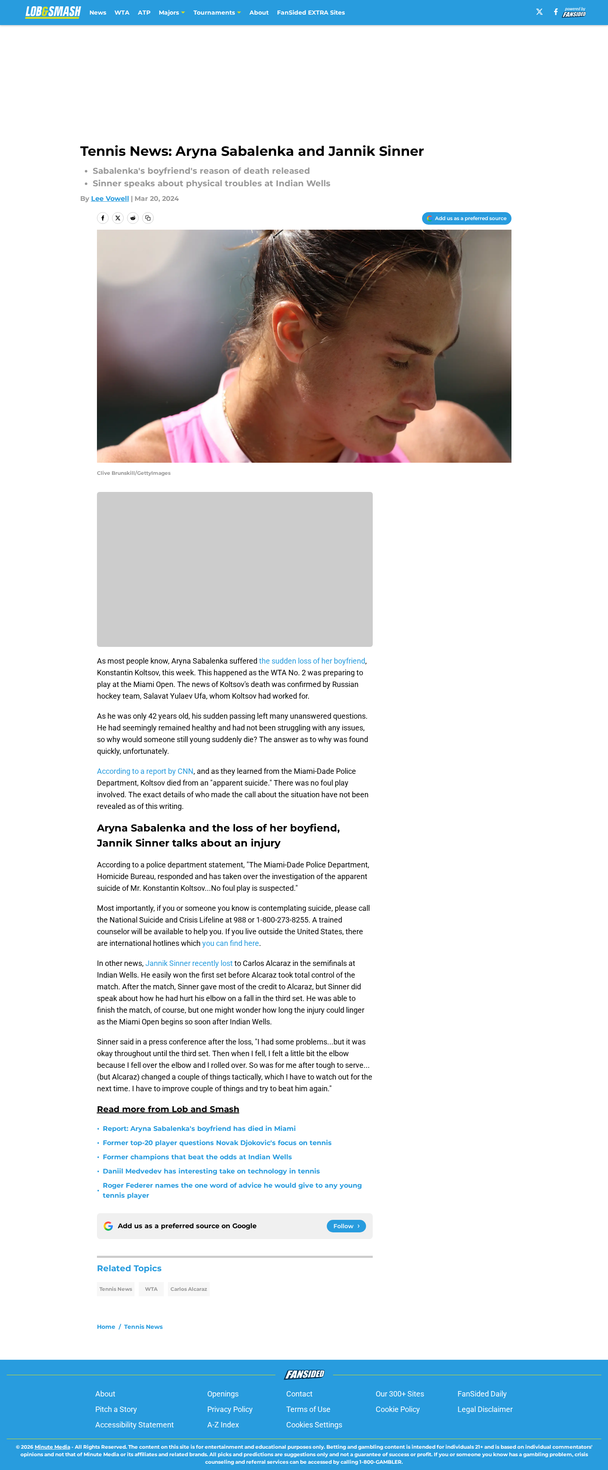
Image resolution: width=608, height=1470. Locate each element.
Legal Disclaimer (485, 1409)
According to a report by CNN (145, 771)
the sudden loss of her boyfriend (312, 660)
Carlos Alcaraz (188, 1289)
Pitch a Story (116, 1409)
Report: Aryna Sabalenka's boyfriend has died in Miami (199, 1129)
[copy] (148, 218)
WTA (122, 12)
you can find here (230, 943)
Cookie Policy (398, 1409)
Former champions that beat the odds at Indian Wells (197, 1157)
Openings (223, 1393)
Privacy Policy (230, 1409)
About (259, 12)
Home (106, 1327)
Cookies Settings (314, 1424)
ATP (144, 12)
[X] (539, 11)
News (97, 12)
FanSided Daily (482, 1393)
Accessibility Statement (134, 1424)
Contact (299, 1393)
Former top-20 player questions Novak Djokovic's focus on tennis (217, 1143)
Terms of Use (308, 1409)
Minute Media (52, 1447)
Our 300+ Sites (400, 1393)
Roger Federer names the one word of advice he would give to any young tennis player (232, 1190)
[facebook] (556, 11)
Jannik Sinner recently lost (189, 963)
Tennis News (115, 1289)
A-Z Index (223, 1424)
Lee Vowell (110, 199)
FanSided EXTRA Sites (311, 12)
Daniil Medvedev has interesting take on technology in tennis (211, 1171)
